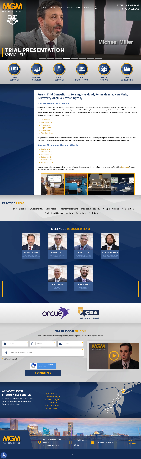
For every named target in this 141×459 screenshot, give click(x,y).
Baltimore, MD (46, 157)
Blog (78, 7)
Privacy (40, 366)
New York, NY (45, 149)
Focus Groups (45, 125)
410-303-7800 (130, 9)
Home (45, 7)
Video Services (46, 130)
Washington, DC (46, 159)
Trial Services (45, 120)
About (52, 7)
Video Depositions (47, 133)
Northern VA (51, 408)
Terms (44, 366)
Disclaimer (132, 444)
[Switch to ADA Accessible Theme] (4, 455)
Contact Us (86, 7)
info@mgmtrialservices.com (106, 442)
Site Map (131, 441)
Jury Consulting (46, 122)
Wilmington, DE (46, 154)
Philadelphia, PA (46, 152)
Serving (70, 7)
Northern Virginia (47, 162)
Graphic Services (46, 128)
